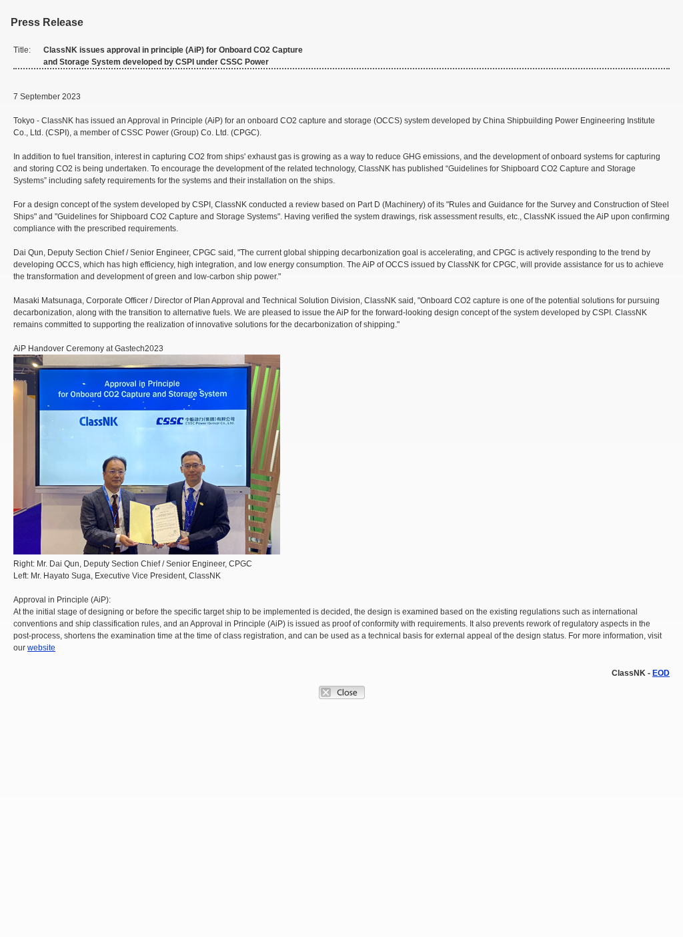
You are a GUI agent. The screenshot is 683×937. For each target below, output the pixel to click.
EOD (661, 673)
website (41, 647)
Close (342, 692)
